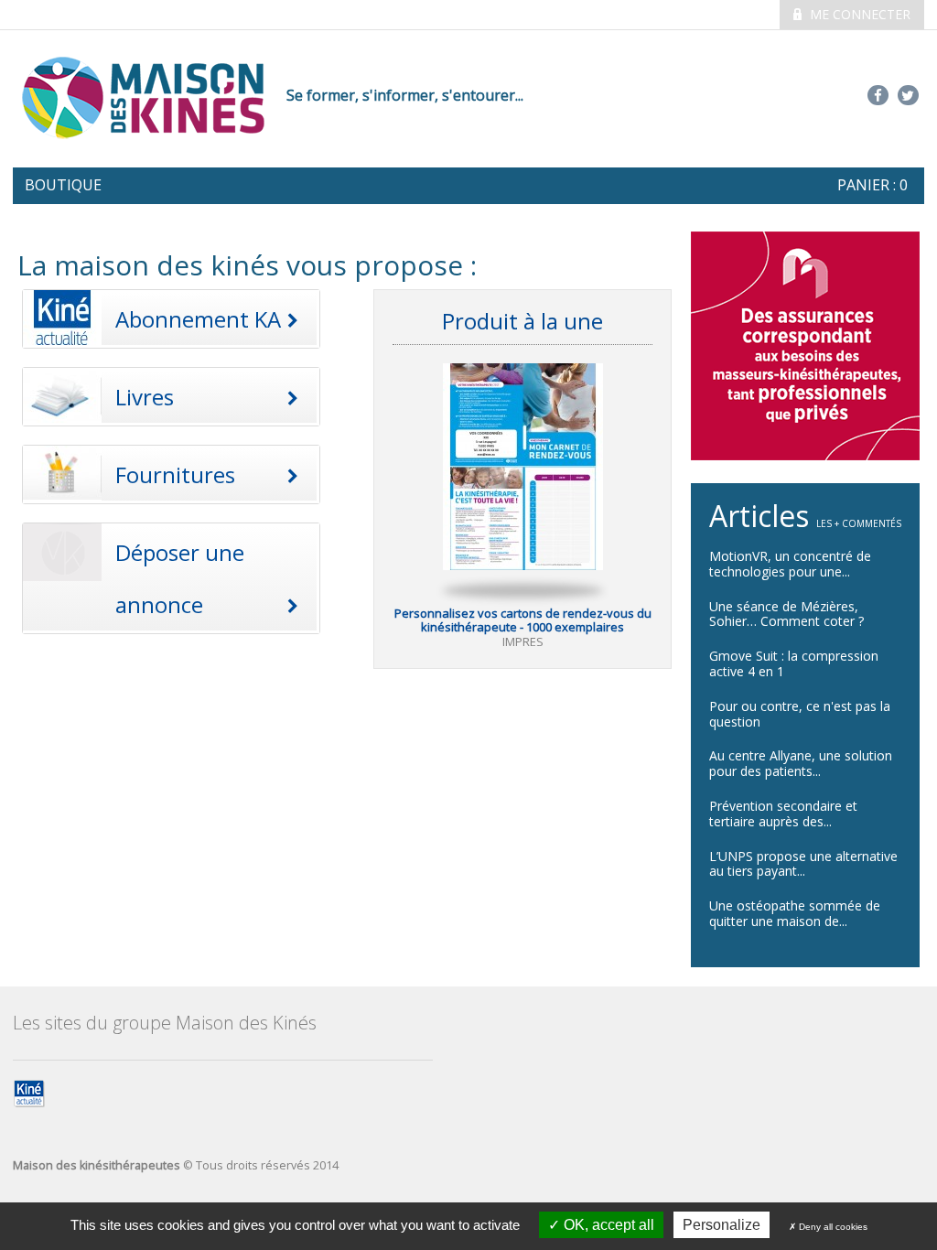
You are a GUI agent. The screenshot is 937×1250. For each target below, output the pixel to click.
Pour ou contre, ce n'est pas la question (799, 713)
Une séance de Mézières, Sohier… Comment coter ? (786, 614)
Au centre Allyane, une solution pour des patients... (800, 763)
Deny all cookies (831, 1227)
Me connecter (858, 14)
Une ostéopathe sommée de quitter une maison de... (794, 913)
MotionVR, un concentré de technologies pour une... (790, 563)
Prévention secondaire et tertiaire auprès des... (783, 813)
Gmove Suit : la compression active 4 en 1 (793, 663)
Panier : (872, 185)
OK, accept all (607, 1225)
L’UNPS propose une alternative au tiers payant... (803, 863)
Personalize (721, 1225)
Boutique (63, 185)
